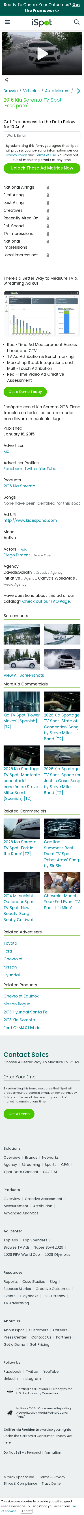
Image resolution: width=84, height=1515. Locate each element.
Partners (63, 1337)
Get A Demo (19, 1113)
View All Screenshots (24, 675)
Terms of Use (45, 155)
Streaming (31, 1164)
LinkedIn (11, 1378)
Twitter (31, 468)
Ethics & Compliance (20, 1483)
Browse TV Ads (17, 1247)
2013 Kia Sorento (19, 1020)
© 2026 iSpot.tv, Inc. (19, 1477)
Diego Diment (17, 555)
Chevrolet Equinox (21, 996)
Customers (38, 1330)
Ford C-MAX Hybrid (22, 1028)
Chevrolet (13, 959)
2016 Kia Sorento (19, 486)
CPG (65, 1164)
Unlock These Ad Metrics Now (42, 168)
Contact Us (41, 1337)
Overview (12, 1157)
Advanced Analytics (21, 1213)
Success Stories (17, 1288)
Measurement (16, 1206)
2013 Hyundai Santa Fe (25, 1012)
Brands (31, 1157)
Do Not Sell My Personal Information (32, 1452)
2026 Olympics (58, 1254)
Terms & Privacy (52, 1477)
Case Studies (33, 1281)
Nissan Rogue (17, 1004)
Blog (53, 1281)
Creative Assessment (43, 1198)
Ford (8, 951)
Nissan (10, 967)
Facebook (13, 468)
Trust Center (52, 1483)
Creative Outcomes (53, 1288)
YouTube (47, 468)
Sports (50, 1164)
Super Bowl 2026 (48, 1247)
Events (9, 1296)
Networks (50, 1157)
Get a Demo (14, 1344)
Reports (11, 1281)
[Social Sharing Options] (6, 79)
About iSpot (14, 1330)
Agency (10, 1164)
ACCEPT (27, 1511)
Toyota (10, 943)
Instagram (31, 1378)
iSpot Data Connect (21, 1171)
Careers (60, 1330)
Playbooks (29, 1296)
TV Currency (54, 1296)
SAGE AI (50, 1171)
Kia (6, 451)
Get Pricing (39, 1344)
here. (7, 1442)
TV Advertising (16, 1303)
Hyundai (12, 975)
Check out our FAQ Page (46, 601)
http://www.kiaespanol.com (30, 520)
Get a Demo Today (25, 391)
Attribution (42, 1206)
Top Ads (11, 1240)
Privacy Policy (16, 155)
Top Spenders (35, 1240)
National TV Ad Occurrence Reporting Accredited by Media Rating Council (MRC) (43, 1412)
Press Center (15, 1337)
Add (24, 549)
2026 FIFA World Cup (22, 1254)
